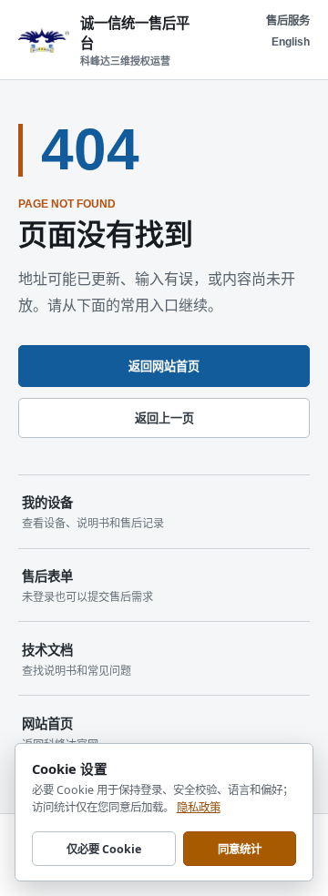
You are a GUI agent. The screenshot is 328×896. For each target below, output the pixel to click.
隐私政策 (198, 807)
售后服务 (288, 21)
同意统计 (239, 849)
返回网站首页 (164, 366)
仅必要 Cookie (104, 849)
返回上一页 (164, 418)
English (291, 42)
